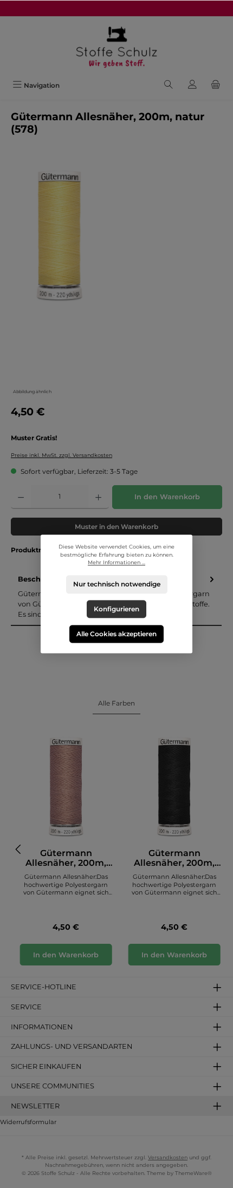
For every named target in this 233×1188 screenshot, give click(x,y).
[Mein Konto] (192, 85)
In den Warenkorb (167, 497)
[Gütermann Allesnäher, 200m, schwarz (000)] (174, 786)
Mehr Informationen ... (116, 563)
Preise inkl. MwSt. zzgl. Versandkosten (61, 455)
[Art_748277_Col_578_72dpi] (59, 235)
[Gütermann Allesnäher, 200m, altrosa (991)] (66, 786)
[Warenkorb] (216, 85)
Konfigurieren (116, 609)
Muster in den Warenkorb (116, 527)
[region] (116, 280)
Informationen (42, 1027)
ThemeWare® (193, 1173)
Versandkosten (167, 1157)
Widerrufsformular (28, 1122)
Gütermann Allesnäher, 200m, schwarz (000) (174, 857)
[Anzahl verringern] (21, 497)
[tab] (116, 703)
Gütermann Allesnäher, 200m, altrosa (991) (65, 857)
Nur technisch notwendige (116, 584)
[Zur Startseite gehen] (116, 46)
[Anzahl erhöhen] (98, 497)
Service (26, 1007)
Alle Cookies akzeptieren (116, 634)
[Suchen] (168, 85)
